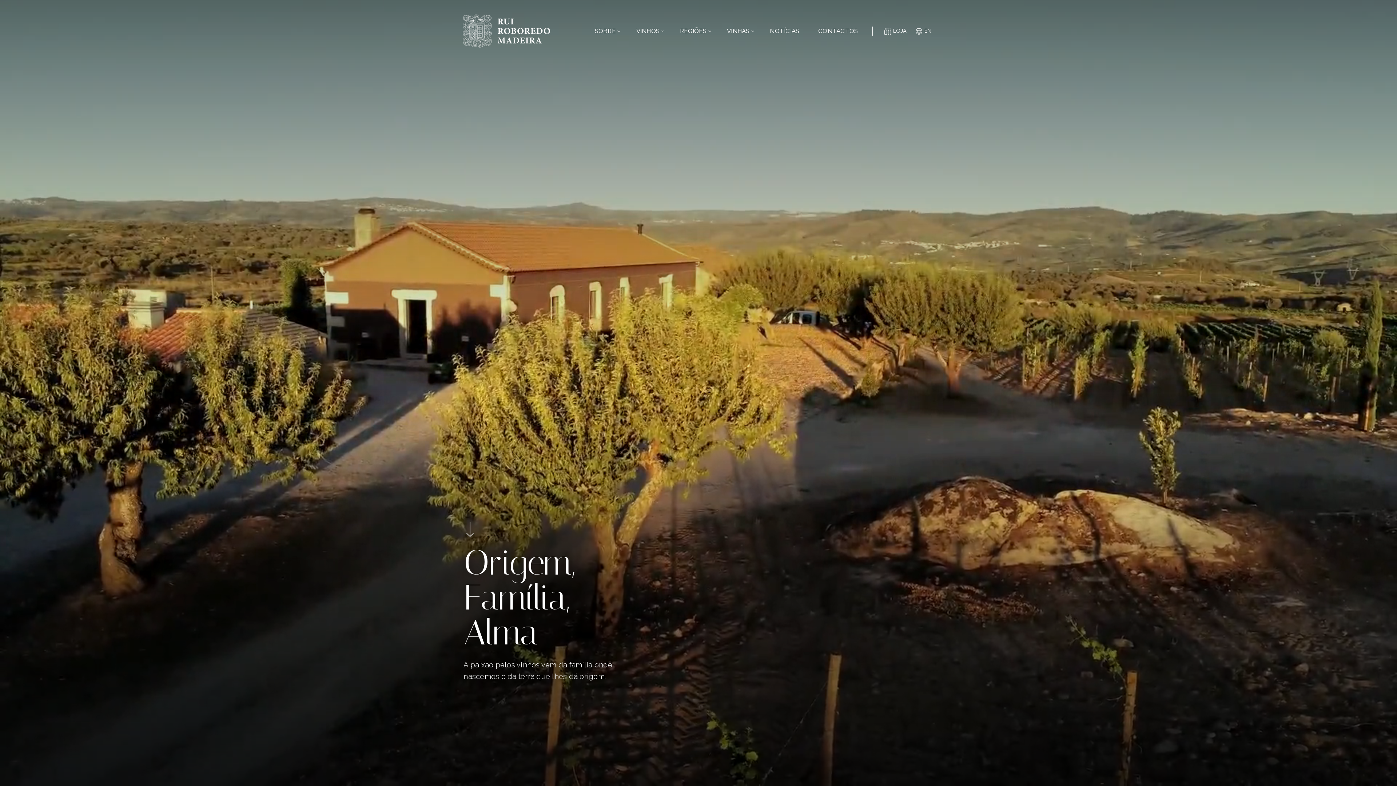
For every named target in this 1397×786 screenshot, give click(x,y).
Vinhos (648, 31)
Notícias (784, 31)
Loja (900, 31)
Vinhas (738, 31)
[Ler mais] (470, 529)
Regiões (693, 31)
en (928, 31)
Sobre (605, 31)
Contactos (838, 31)
